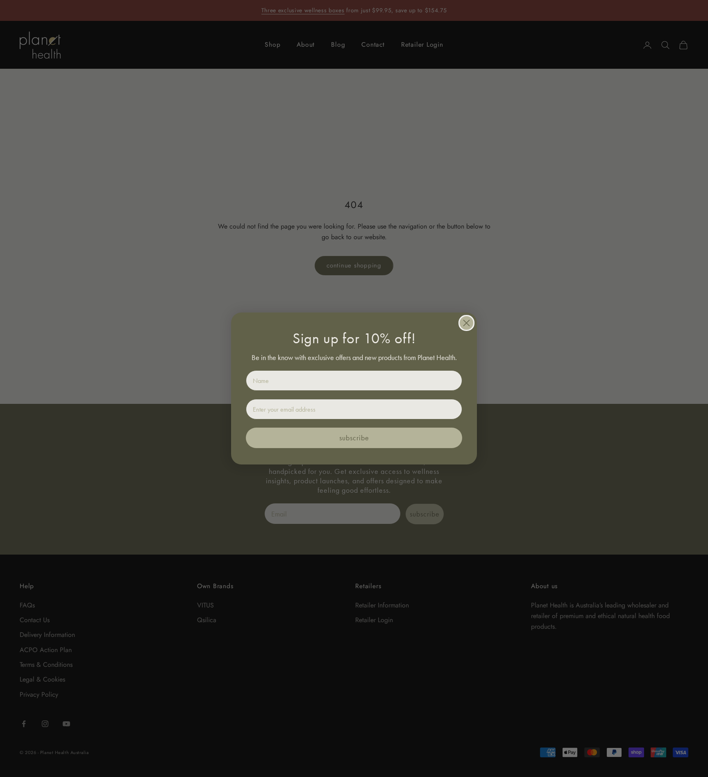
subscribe (354, 437)
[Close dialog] (466, 323)
